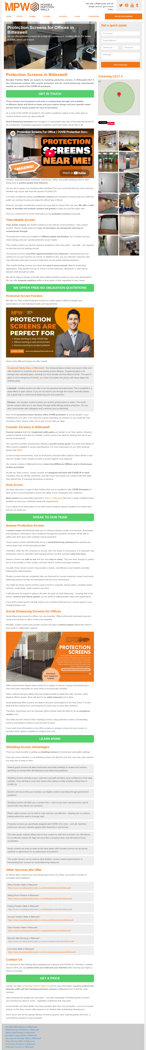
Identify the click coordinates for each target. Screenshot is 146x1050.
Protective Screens (123, 16)
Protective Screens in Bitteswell (20, 1047)
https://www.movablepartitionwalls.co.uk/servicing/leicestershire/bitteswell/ (41, 941)
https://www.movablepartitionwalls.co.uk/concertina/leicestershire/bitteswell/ (42, 952)
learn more (50, 739)
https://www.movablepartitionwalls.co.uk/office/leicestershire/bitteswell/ (39, 888)
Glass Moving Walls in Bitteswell (20, 1041)
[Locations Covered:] (5, 2)
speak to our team (50, 517)
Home (8, 16)
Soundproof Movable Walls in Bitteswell (23, 1038)
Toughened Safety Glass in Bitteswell (25, 368)
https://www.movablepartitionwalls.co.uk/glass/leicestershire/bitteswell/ (39, 930)
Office (20, 16)
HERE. (20, 450)
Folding (46, 16)
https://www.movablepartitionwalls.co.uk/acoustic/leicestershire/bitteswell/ (41, 920)
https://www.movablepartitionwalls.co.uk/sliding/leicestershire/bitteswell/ (40, 898)
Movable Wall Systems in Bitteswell (21, 1027)
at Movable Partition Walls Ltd (35, 986)
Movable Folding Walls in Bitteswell (21, 1035)
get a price (50, 978)
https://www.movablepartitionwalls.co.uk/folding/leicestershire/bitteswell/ (40, 909)
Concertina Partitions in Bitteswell (21, 1044)
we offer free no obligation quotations (50, 287)
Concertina (94, 16)
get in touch (50, 94)
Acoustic (63, 16)
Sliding (32, 16)
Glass (77, 16)
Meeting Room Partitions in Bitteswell (22, 1030)
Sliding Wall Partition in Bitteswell (20, 1032)
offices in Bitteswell (53, 498)
